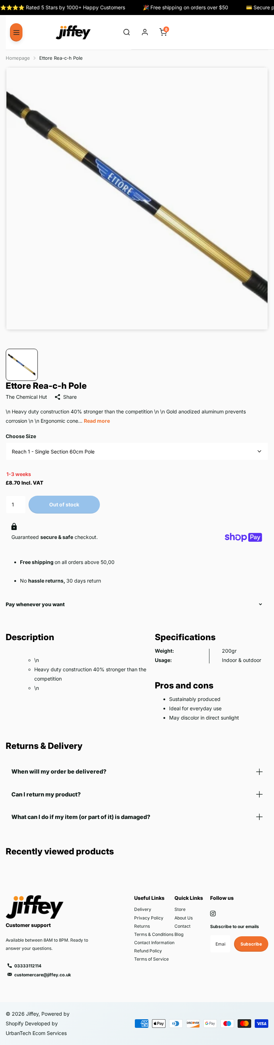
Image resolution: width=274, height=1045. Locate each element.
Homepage (18, 58)
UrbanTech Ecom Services (36, 1033)
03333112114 (27, 965)
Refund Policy (148, 950)
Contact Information (154, 942)
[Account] (145, 32)
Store (180, 909)
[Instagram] (212, 913)
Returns (142, 926)
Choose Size (21, 436)
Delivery (142, 909)
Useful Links (149, 898)
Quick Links (188, 898)
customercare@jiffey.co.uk (42, 974)
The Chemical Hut (26, 397)
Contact (182, 926)
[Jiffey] (73, 32)
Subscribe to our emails (234, 926)
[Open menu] (16, 32)
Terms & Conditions (153, 934)
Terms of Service (151, 959)
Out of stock (64, 504)
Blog (178, 934)
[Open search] (127, 32)
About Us (183, 918)
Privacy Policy (148, 918)
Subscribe (251, 944)
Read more (97, 421)
